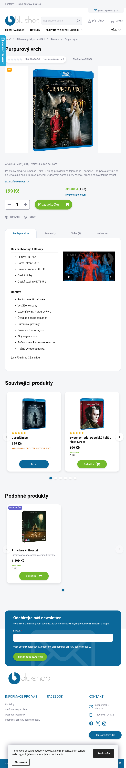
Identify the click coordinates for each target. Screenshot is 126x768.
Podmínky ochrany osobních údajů (22, 719)
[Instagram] (104, 722)
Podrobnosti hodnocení (53, 59)
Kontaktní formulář (105, 735)
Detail (34, 464)
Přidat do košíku (48, 204)
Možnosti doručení (75, 195)
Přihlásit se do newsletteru (30, 656)
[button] (50, 478)
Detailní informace (15, 182)
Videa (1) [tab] (76, 233)
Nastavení (21, 762)
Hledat (77, 20)
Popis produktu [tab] (21, 233)
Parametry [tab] (50, 233)
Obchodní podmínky (15, 714)
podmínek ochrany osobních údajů (72, 646)
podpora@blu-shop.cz (102, 707)
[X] (97, 722)
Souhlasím (103, 753)
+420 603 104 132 (104, 714)
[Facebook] (91, 722)
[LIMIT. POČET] (34, 526)
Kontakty (9, 4)
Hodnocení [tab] (102, 233)
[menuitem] (16, 30)
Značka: (82, 59)
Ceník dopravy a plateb (29, 4)
